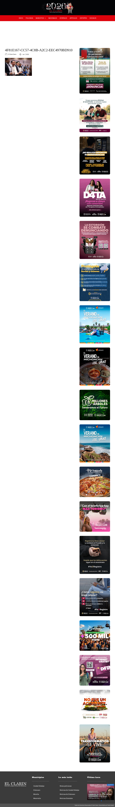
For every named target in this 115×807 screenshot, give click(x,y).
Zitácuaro (36, 790)
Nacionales (52, 18)
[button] (98, 800)
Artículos (73, 18)
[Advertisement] (57, 34)
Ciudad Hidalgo (38, 786)
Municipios (40, 18)
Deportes (83, 18)
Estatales (63, 18)
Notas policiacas (66, 786)
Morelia (36, 794)
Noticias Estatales (66, 798)
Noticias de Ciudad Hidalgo (69, 790)
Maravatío (37, 798)
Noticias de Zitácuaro (67, 794)
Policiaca (29, 18)
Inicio (21, 18)
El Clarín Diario (12, 54)
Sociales (93, 18)
